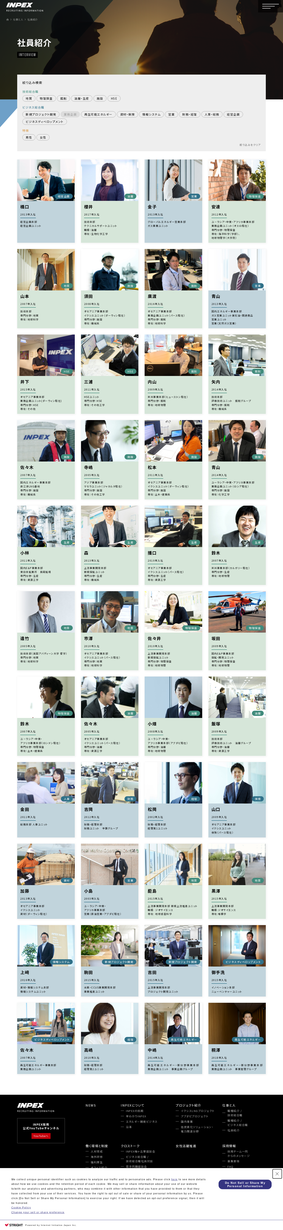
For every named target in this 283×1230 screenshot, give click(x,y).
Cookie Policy (21, 1207)
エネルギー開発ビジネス (142, 1122)
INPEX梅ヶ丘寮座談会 (140, 1151)
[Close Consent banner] (277, 1173)
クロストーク (130, 1146)
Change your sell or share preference (38, 1212)
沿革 (129, 1127)
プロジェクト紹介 (188, 1105)
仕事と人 (229, 1105)
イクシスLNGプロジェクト (198, 1111)
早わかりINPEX (136, 1116)
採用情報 (229, 1146)
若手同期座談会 (136, 1166)
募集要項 (233, 1161)
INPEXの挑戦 (135, 1111)
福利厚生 (97, 1162)
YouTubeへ (41, 1136)
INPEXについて (133, 1105)
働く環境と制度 (97, 1146)
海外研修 (97, 1157)
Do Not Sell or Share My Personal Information (245, 1184)
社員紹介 (233, 1130)
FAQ (230, 1166)
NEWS (91, 1105)
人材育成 (97, 1151)
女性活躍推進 (186, 1146)
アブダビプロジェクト (194, 1116)
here (174, 1179)
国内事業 (187, 1122)
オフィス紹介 (99, 1168)
